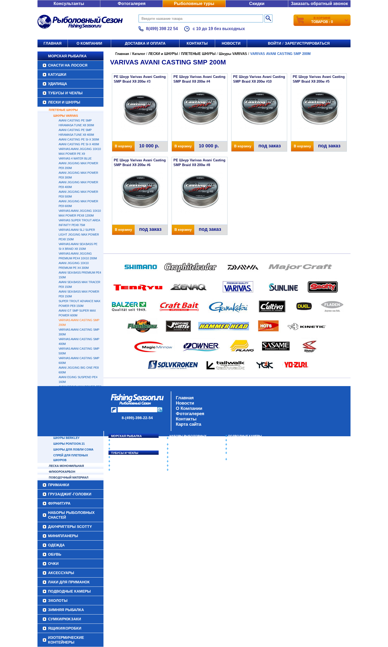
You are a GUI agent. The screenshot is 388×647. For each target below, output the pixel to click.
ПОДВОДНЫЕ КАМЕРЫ (245, 436)
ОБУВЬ (174, 457)
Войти (274, 43)
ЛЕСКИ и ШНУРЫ (64, 102)
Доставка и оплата (145, 43)
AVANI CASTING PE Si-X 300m (79, 139)
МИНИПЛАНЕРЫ (181, 448)
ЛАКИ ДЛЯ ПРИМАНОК (185, 469)
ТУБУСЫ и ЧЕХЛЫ (65, 93)
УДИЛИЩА (57, 84)
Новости (231, 43)
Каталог (138, 54)
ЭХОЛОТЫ (236, 440)
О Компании (189, 408)
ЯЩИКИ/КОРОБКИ (241, 452)
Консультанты (69, 3)
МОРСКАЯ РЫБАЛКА (67, 56)
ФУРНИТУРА (120, 469)
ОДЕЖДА (176, 452)
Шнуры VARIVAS (65, 115)
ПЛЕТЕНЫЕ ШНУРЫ (63, 109)
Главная (52, 43)
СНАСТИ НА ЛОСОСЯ (67, 65)
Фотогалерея (131, 3)
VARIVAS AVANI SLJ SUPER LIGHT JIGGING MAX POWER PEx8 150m (79, 234)
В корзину (123, 146)
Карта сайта (188, 424)
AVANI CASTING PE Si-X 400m (79, 144)
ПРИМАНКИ (119, 461)
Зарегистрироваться (307, 43)
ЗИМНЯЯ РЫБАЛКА (242, 444)
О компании (89, 43)
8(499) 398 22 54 (162, 28)
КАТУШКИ (57, 74)
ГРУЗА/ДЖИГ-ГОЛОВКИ (128, 465)
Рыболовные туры (194, 3)
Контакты (197, 43)
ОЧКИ (173, 461)
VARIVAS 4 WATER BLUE (75, 158)
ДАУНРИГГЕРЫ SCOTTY (186, 444)
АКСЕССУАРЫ (179, 465)
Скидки (256, 3)
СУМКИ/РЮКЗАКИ (241, 448)
